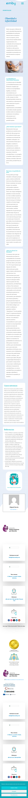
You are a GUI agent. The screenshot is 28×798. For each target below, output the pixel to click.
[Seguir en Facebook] (9, 620)
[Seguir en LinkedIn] (17, 620)
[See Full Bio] (17, 509)
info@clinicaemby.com (14, 557)
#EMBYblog (7, 10)
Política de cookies (21, 626)
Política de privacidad (12, 626)
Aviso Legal (5, 626)
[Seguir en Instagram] (11, 620)
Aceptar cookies (14, 787)
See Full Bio (13, 509)
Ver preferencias (14, 795)
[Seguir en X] (14, 620)
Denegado (14, 791)
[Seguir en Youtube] (19, 620)
